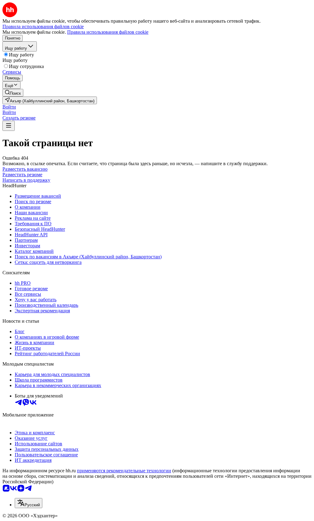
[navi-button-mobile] (8, 126)
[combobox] (28, 503)
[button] (9, 106)
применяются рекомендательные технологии (124, 470)
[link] (12, 93)
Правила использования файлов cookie (107, 32)
